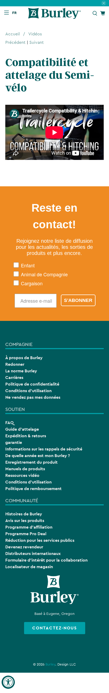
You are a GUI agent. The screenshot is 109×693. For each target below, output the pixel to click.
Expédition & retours (25, 436)
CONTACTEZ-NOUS (54, 628)
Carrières (14, 377)
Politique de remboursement (33, 488)
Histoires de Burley (23, 514)
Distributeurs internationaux (33, 553)
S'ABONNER (78, 300)
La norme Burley (21, 371)
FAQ (9, 422)
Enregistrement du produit (31, 462)
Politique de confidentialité (32, 384)
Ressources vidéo (22, 475)
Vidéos (35, 34)
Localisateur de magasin (29, 566)
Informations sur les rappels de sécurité (43, 449)
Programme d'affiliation (28, 527)
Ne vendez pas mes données (32, 397)
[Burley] (54, 13)
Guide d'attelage (22, 429)
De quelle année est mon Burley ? (37, 455)
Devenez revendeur (24, 547)
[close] (103, 3)
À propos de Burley (24, 357)
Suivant (36, 42)
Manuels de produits (25, 469)
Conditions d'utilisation (28, 390)
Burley (50, 664)
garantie (13, 442)
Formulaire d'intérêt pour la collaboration (46, 560)
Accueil (12, 34)
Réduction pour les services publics (39, 540)
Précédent (15, 42)
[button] (16, 13)
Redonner (14, 364)
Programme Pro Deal (25, 534)
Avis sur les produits (24, 520)
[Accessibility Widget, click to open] (8, 682)
